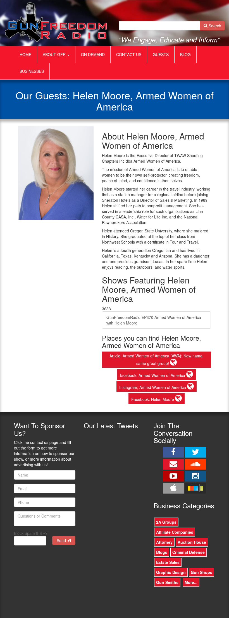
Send (62, 540)
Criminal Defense (188, 552)
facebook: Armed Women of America (153, 375)
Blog (185, 54)
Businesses (32, 71)
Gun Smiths (167, 582)
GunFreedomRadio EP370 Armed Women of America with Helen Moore (153, 320)
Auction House (192, 542)
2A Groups (166, 522)
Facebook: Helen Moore (153, 399)
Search (214, 25)
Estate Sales (168, 562)
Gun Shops (201, 572)
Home (25, 54)
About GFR (55, 54)
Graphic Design (171, 572)
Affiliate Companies (174, 532)
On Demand (93, 54)
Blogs (161, 552)
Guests (161, 54)
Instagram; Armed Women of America (153, 387)
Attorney (164, 542)
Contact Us (128, 54)
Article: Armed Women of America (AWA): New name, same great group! (156, 359)
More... (191, 582)
